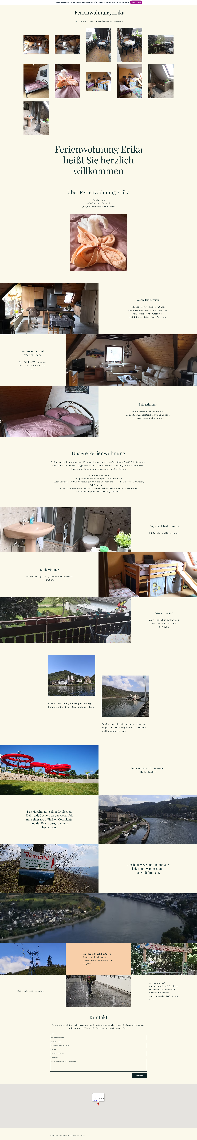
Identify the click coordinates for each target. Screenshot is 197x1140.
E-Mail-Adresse (56, 1042)
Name (53, 1034)
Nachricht (54, 1057)
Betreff (53, 1050)
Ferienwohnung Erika (99, 12)
